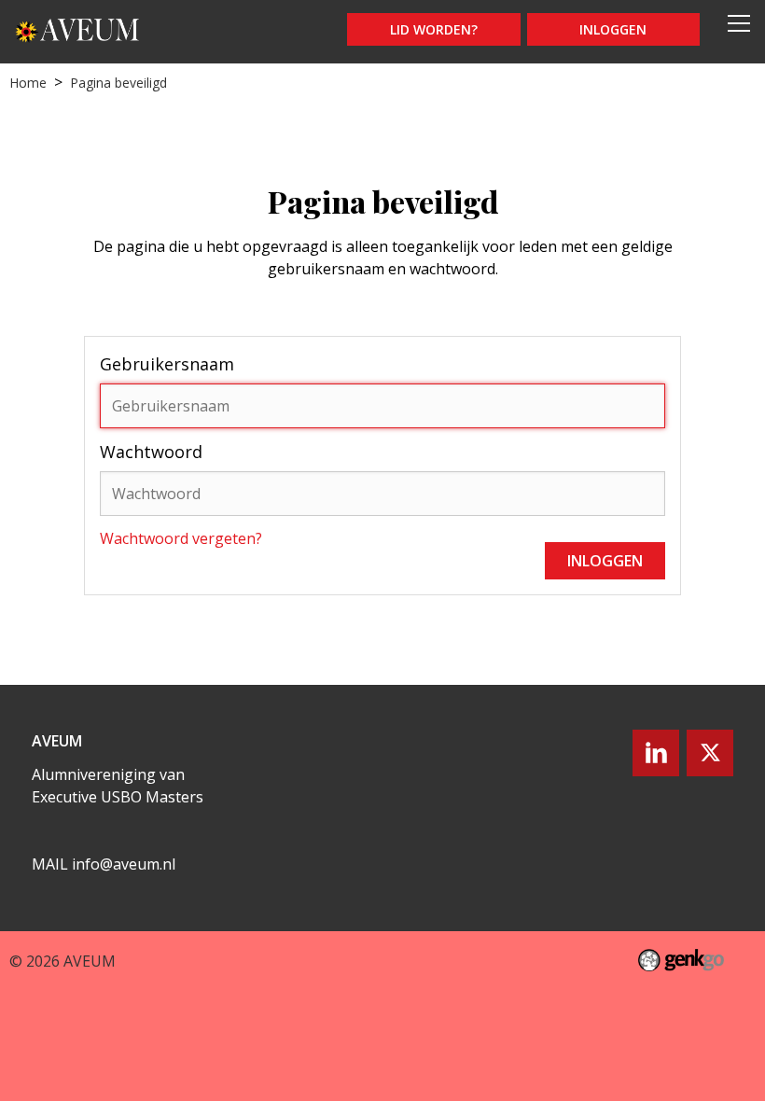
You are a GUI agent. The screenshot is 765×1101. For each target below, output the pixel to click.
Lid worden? (434, 29)
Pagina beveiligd (118, 82)
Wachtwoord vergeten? (181, 538)
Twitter (710, 753)
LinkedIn (656, 753)
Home (28, 82)
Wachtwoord (151, 451)
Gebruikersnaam (167, 364)
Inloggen (613, 29)
